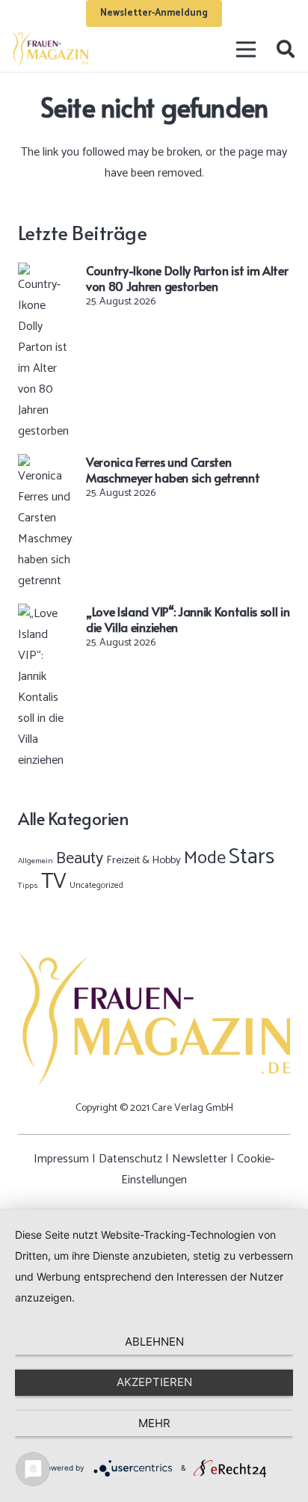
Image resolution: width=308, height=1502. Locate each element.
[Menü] (246, 49)
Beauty (79, 858)
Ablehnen (154, 1341)
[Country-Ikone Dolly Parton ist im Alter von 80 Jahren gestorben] (45, 273)
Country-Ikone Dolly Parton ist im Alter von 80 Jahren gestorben (187, 278)
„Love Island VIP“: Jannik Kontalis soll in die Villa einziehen (188, 619)
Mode (205, 858)
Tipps (28, 885)
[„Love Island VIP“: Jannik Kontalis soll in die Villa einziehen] (45, 614)
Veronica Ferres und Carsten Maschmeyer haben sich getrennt (172, 469)
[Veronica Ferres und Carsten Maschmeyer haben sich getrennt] (45, 464)
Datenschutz (130, 1159)
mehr (154, 1423)
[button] (285, 49)
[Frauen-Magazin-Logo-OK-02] (50, 49)
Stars (251, 857)
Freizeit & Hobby (143, 860)
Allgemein (35, 861)
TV (54, 882)
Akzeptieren (154, 1382)
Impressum (61, 1159)
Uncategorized (96, 885)
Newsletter (199, 1159)
